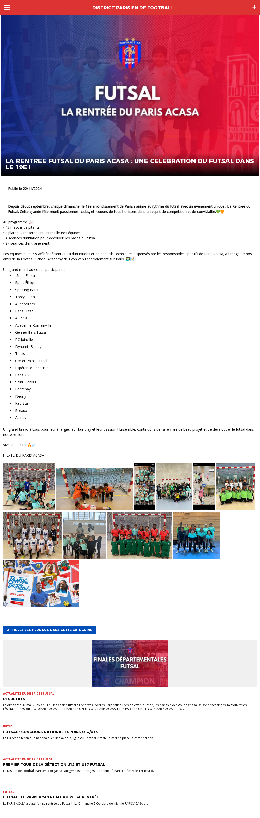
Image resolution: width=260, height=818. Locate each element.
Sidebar (254, 7)
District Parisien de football (132, 8)
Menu (7, 7)
